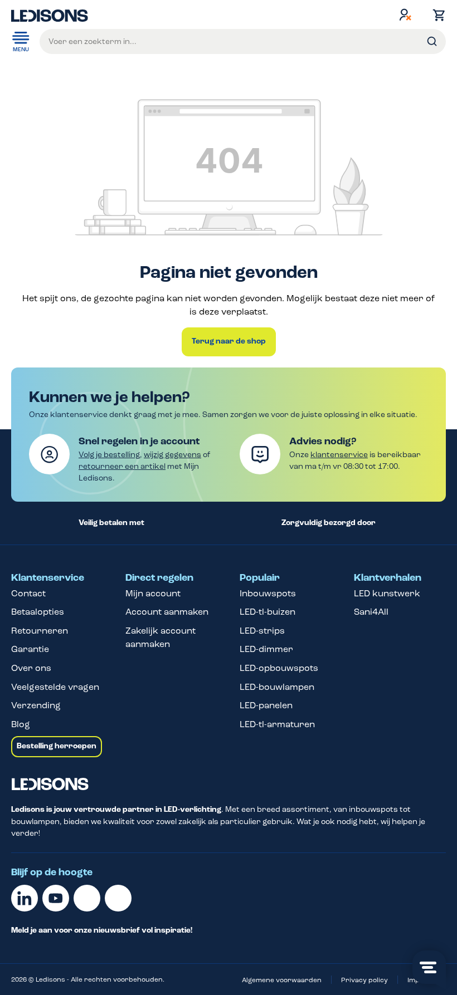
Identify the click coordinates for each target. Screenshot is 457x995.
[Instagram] (118, 898)
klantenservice (339, 454)
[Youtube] (55, 898)
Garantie (30, 649)
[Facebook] (87, 898)
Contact (28, 593)
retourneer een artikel (122, 466)
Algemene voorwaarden (282, 980)
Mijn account (153, 593)
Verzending (36, 705)
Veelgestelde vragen (55, 687)
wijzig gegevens (172, 454)
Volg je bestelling (109, 454)
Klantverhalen (387, 578)
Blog (20, 724)
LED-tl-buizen (267, 611)
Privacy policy (364, 980)
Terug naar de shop (229, 341)
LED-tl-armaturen (277, 724)
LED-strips (262, 630)
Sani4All (371, 611)
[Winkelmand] (436, 15)
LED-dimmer (266, 649)
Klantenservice (47, 578)
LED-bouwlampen (277, 687)
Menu (21, 49)
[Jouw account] (405, 14)
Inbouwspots (268, 593)
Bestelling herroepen (56, 746)
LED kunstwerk (387, 593)
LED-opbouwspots (279, 668)
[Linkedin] (24, 898)
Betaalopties (37, 611)
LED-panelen (266, 705)
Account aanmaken (166, 611)
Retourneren (39, 630)
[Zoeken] (432, 41)
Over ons (31, 668)
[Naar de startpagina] (49, 14)
